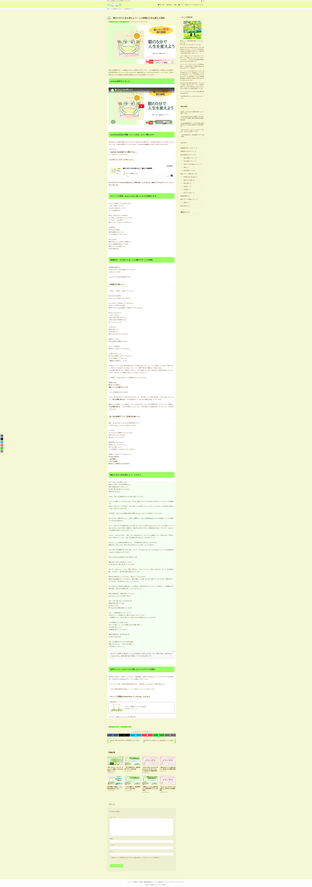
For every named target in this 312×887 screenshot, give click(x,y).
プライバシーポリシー (170, 882)
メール (112, 845)
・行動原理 (186, 189)
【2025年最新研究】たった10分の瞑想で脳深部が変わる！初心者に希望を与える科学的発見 (192, 125)
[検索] (204, 1)
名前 (112, 838)
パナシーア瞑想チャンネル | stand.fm (135, 706)
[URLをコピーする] (170, 735)
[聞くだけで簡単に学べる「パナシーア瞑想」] (114, 4)
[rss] (202, 1)
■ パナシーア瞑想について (190, 199)
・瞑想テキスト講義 (189, 180)
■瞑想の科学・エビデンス (189, 148)
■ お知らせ (186, 205)
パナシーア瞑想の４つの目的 (136, 882)
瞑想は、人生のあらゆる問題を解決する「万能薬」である (192, 112)
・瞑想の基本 (187, 183)
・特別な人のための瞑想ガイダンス (192, 164)
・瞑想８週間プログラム (190, 158)
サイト (111, 851)
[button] (112, 735)
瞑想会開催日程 (148, 882)
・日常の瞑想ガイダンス (124, 21)
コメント (113, 817)
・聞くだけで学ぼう (188, 192)
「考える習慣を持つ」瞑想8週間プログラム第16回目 (192, 135)
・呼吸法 (186, 167)
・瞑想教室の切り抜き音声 (190, 177)
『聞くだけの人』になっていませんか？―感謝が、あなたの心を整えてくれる (192, 130)
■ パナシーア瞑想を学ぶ (189, 173)
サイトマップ (180, 882)
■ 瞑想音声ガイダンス (113, 21)
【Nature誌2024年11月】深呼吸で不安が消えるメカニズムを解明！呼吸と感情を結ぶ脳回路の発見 (192, 118)
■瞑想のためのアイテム (189, 151)
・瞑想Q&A (187, 186)
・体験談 (186, 202)
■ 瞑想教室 (186, 196)
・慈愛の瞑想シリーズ (189, 170)
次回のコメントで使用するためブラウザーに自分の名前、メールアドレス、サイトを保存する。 (136, 857)
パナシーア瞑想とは (158, 882)
